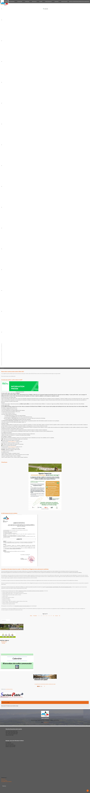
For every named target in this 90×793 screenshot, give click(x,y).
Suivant (56, 615)
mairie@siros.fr (46, 722)
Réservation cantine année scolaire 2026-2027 (12, 371)
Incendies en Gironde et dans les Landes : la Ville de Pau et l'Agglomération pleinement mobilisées (25, 569)
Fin (59, 615)
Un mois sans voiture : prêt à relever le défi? (11, 379)
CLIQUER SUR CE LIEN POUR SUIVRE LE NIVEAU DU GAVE (45, 684)
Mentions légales (4, 780)
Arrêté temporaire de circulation (9, 513)
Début (31, 615)
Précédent (35, 615)
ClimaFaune (4, 462)
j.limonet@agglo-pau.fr (12, 441)
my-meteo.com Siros (9, 689)
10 (53, 615)
